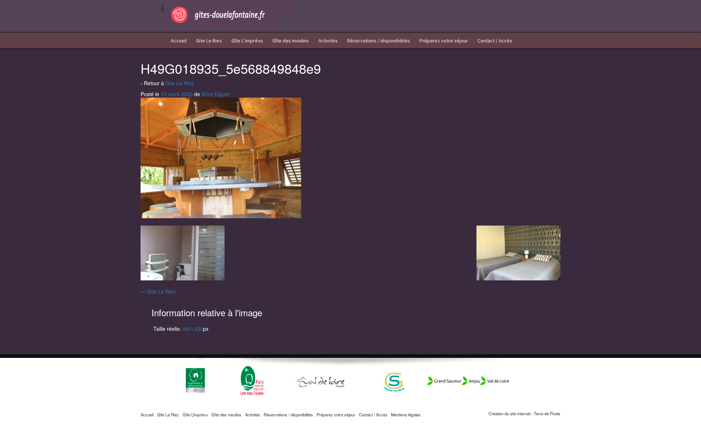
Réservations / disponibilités (378, 40)
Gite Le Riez (209, 40)
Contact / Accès (495, 40)
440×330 (193, 328)
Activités (328, 40)
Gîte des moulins (290, 40)
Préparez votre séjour (444, 40)
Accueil (179, 40)
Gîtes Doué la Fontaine (228, 15)
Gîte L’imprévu (247, 40)
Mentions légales (406, 414)
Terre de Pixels (547, 413)
